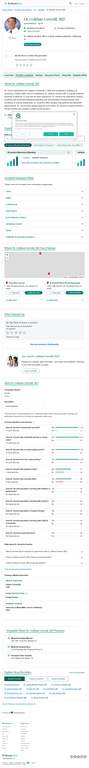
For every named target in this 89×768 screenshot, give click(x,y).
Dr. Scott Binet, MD (50, 689)
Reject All (51, 134)
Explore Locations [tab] (36, 678)
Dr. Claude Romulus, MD (72, 689)
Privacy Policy (44, 126)
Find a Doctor (7, 9)
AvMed (8, 198)
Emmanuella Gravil (11, 684)
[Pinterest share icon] (85, 757)
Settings (22, 134)
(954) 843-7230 (34, 292)
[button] (33, 422)
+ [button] (7, 254)
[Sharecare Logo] (15, 3)
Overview (9, 75)
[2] (20, 64)
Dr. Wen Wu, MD (32, 689)
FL (35, 9)
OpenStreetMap (73, 277)
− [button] (7, 258)
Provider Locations (24, 75)
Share (14, 38)
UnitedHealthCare (14, 224)
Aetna (8, 230)
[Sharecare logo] (26, 755)
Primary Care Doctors (23, 9)
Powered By (6, 713)
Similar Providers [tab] (14, 678)
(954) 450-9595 (75, 292)
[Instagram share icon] (75, 757)
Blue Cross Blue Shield (16, 217)
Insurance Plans (52, 75)
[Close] (74, 114)
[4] (28, 64)
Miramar (41, 9)
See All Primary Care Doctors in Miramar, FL (19, 704)
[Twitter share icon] (81, 757)
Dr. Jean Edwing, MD (57, 693)
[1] (17, 64)
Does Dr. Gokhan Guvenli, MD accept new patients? (26, 563)
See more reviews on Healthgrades (44, 344)
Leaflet (65, 277)
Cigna (8, 191)
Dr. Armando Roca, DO (13, 693)
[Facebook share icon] (71, 757)
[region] (44, 125)
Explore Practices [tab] (58, 678)
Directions (16, 293)
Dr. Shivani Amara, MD (13, 689)
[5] (31, 64)
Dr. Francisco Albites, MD (61, 684)
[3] (24, 64)
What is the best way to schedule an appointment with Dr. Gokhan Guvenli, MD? (36, 551)
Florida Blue (11, 204)
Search (70, 3)
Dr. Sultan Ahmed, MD (39, 697)
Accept (66, 134)
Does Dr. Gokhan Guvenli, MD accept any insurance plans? (29, 557)
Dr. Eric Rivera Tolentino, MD (15, 697)
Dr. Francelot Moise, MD (35, 693)
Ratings (39, 75)
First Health (11, 211)
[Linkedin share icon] (78, 757)
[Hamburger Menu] (5, 3)
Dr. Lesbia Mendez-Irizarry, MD (35, 684)
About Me (66, 75)
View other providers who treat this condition (40, 162)
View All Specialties (77, 672)
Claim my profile (30, 371)
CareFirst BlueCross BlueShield (20, 237)
